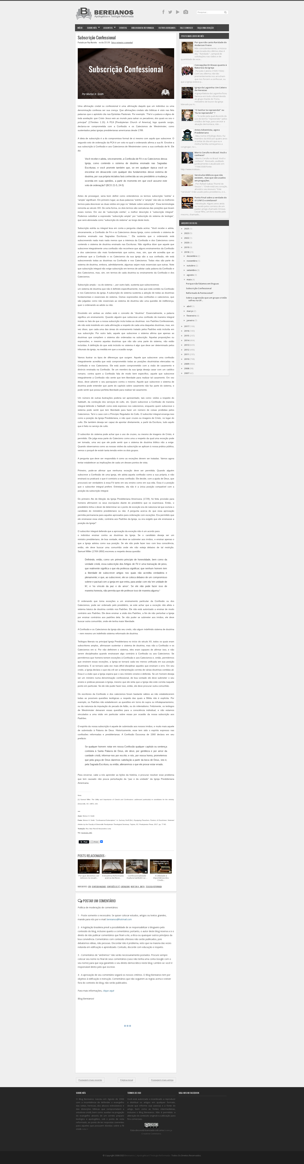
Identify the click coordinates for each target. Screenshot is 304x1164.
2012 (186, 349)
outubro (191, 265)
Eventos (123, 27)
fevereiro (191, 315)
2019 (186, 247)
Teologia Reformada (154, 886)
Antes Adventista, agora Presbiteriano (207, 131)
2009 (186, 363)
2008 (186, 368)
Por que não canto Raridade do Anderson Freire (211, 43)
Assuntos (108, 27)
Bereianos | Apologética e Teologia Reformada (147, 1155)
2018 (186, 252)
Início (79, 27)
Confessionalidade (99, 886)
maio (189, 279)
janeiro (190, 320)
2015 (186, 335)
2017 (186, 326)
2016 (186, 330)
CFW (89, 886)
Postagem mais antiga (162, 1080)
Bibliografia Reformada (142, 27)
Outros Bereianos (166, 27)
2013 (186, 345)
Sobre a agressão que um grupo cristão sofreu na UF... (206, 299)
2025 (186, 228)
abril (189, 306)
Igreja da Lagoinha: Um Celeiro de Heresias (211, 89)
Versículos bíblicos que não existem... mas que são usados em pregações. (210, 178)
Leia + (85, 1129)
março (190, 311)
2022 (186, 238)
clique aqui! (108, 990)
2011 (186, 354)
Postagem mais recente (90, 1080)
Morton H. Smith (138, 886)
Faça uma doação (205, 27)
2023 (186, 233)
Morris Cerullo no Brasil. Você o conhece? (211, 154)
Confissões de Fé (113, 886)
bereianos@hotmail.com (119, 919)
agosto (190, 274)
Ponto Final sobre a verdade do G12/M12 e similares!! (211, 199)
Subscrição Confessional (97, 37)
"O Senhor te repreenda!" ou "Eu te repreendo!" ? (209, 111)
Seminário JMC (86, 833)
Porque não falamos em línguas (202, 283)
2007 (186, 373)
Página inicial (126, 1080)
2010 (186, 359)
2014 (186, 340)
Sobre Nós (92, 27)
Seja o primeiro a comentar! (122, 42)
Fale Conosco (186, 27)
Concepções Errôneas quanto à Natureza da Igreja (211, 66)
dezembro (192, 256)
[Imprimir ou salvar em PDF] (94, 842)
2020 (186, 242)
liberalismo (125, 886)
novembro (192, 260)
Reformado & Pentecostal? (199, 293)
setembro (191, 270)
